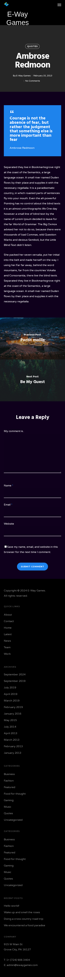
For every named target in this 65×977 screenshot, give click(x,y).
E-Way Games (23, 75)
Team (7, 647)
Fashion (9, 780)
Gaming (9, 800)
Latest (8, 634)
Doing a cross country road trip (23, 919)
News (7, 641)
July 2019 (10, 687)
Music (7, 806)
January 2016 (12, 713)
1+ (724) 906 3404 (18, 960)
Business (9, 774)
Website (9, 523)
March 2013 (12, 740)
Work (7, 654)
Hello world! (11, 905)
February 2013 (13, 746)
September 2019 (15, 681)
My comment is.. (14, 431)
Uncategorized (13, 820)
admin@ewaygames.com (22, 965)
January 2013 (12, 753)
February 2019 (13, 707)
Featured (9, 787)
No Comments (32, 81)
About (8, 614)
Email (8, 504)
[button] (59, 4)
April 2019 (10, 694)
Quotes (32, 46)
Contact (9, 621)
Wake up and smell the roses (22, 912)
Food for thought (15, 793)
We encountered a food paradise (24, 925)
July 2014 (10, 726)
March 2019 (12, 700)
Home (8, 627)
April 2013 (10, 733)
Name (8, 485)
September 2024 (15, 674)
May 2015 (10, 720)
